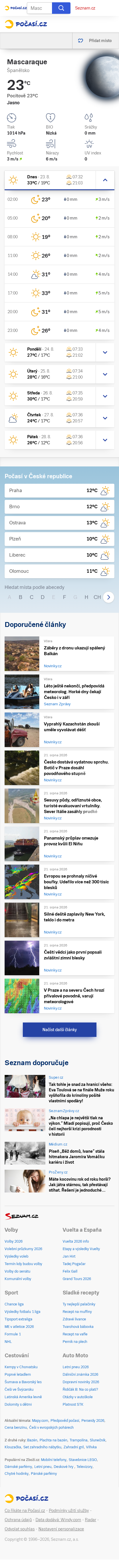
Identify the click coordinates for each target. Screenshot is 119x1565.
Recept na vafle (75, 1334)
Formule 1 (13, 1334)
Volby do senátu (17, 1271)
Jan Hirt (69, 1256)
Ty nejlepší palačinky (79, 1304)
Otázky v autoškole (78, 1397)
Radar (90, 1519)
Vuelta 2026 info (76, 1241)
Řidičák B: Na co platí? (80, 1390)
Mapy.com (40, 1421)
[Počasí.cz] (26, 24)
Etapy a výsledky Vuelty (81, 1249)
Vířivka (91, 1447)
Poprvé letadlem (18, 1375)
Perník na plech (75, 1342)
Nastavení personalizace (61, 1529)
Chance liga (14, 1304)
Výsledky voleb (16, 1256)
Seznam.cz (85, 8)
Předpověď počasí (65, 1421)
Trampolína (79, 1440)
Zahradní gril (74, 1447)
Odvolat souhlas (20, 1529)
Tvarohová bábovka (78, 1327)
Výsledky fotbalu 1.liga (22, 1312)
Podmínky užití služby (69, 1510)
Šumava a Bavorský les (23, 1382)
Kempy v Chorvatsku (21, 1367)
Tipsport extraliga (18, 1319)
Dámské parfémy (18, 1467)
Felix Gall (70, 1271)
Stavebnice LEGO (83, 1460)
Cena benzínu (16, 1428)
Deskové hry (64, 1467)
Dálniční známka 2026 (80, 1375)
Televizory (84, 1467)
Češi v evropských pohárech (51, 1428)
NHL (8, 1342)
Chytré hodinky (17, 1474)
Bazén (32, 1440)
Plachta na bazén (53, 1440)
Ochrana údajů (18, 1519)
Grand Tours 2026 (77, 1279)
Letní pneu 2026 (76, 1367)
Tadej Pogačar (74, 1264)
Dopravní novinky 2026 (81, 1382)
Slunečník (97, 1440)
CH (97, 597)
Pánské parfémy (44, 1474)
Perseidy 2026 (92, 1421)
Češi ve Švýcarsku (19, 1390)
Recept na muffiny (77, 1312)
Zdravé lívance (74, 1319)
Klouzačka (13, 1447)
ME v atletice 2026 (19, 1327)
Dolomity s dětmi (18, 1405)
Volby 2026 (14, 1241)
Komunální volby (18, 1279)
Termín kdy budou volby (23, 1264)
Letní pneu (42, 1467)
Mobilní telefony (53, 1460)
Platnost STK (73, 1405)
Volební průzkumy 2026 (23, 1249)
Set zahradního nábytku (42, 1447)
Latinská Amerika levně (23, 1397)
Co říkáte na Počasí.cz (25, 1510)
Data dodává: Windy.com (58, 1519)
